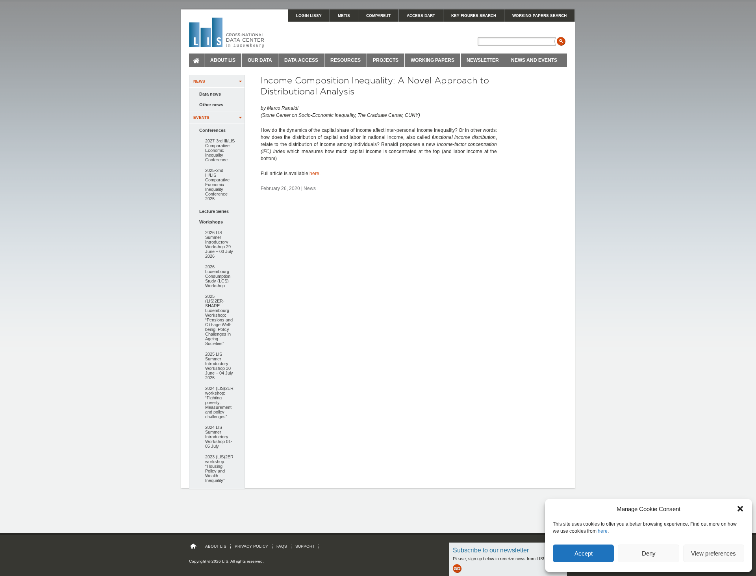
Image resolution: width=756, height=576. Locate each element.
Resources (345, 60)
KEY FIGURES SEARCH (473, 15)
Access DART (421, 15)
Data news (210, 94)
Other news (211, 104)
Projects (385, 60)
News (199, 81)
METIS (344, 15)
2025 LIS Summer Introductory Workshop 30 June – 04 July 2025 (219, 366)
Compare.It (378, 15)
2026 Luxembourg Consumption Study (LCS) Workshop (217, 276)
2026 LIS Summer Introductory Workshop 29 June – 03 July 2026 (219, 244)
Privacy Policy (251, 546)
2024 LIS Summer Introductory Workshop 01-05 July (218, 437)
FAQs (281, 546)
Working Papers (432, 60)
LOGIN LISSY (309, 15)
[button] (740, 509)
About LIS (222, 60)
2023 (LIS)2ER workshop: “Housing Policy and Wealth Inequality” (219, 468)
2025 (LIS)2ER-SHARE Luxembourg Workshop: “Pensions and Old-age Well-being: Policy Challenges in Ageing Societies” (219, 320)
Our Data (260, 60)
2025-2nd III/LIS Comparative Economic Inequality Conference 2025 (217, 184)
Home (196, 60)
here (603, 531)
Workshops (211, 222)
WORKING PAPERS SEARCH (539, 15)
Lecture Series (214, 211)
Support (305, 546)
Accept (583, 553)
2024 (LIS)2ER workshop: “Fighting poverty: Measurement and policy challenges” (219, 402)
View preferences (713, 553)
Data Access (301, 60)
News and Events (534, 60)
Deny (649, 553)
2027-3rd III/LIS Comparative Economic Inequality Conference (220, 150)
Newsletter (483, 60)
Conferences (212, 130)
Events (201, 117)
